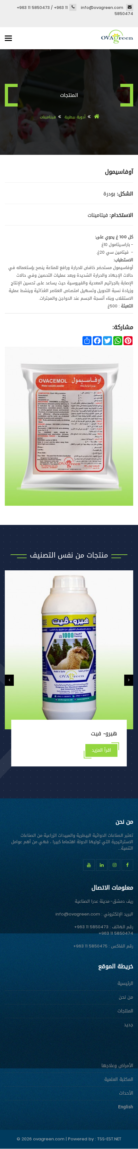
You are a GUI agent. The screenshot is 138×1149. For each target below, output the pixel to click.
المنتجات (125, 1011)
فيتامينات (48, 117)
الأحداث (126, 1093)
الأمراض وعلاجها (117, 1065)
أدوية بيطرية (74, 117)
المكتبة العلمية (118, 1079)
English (125, 1107)
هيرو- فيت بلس (97, 733)
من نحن (126, 997)
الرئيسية (125, 983)
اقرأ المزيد (101, 750)
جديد (128, 1024)
